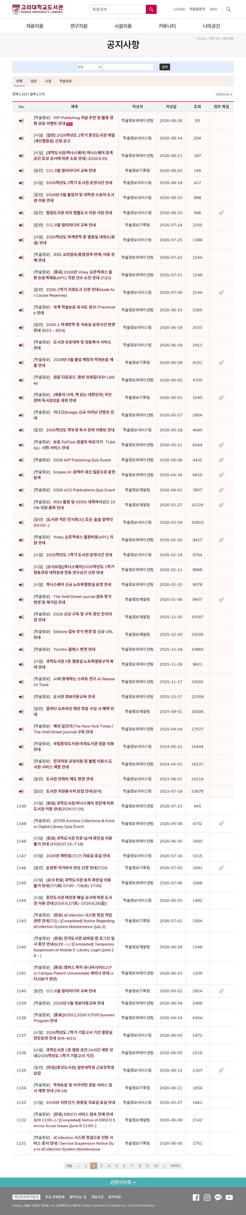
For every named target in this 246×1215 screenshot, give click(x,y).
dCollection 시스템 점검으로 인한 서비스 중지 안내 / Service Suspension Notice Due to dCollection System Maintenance (74, 1143)
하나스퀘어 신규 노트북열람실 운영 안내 (78, 584)
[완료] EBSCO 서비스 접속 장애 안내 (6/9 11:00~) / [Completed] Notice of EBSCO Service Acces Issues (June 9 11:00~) (74, 1120)
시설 (48, 81)
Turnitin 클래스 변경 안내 (74, 649)
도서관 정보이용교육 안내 (74, 696)
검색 (165, 67)
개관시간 (97, 1197)
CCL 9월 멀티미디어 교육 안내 (71, 170)
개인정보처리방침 (26, 1197)
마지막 (175, 1166)
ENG (213, 9)
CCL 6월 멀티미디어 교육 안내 (71, 990)
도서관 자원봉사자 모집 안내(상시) (74, 791)
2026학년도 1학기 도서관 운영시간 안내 (79, 554)
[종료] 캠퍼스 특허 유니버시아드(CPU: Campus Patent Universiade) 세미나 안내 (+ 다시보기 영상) (74, 973)
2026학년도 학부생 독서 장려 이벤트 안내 (80, 429)
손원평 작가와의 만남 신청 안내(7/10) (77, 867)
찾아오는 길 (78, 1197)
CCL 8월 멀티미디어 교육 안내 (71, 225)
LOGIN (179, 9)
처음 (69, 1166)
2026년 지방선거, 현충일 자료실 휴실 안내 (80, 1102)
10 (156, 1166)
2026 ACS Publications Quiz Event (84, 489)
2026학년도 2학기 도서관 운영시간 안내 (79, 182)
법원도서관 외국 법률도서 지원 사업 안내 (79, 212)
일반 (34, 81)
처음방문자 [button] (197, 9)
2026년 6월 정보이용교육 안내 (78, 1003)
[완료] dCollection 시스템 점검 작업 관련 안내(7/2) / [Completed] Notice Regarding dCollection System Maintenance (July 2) (74, 921)
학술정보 (65, 81)
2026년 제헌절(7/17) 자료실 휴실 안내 (78, 855)
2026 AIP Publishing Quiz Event (82, 459)
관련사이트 (121, 1182)
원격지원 (114, 1197)
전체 (19, 81)
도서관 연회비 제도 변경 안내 (69, 778)
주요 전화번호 (55, 1197)
